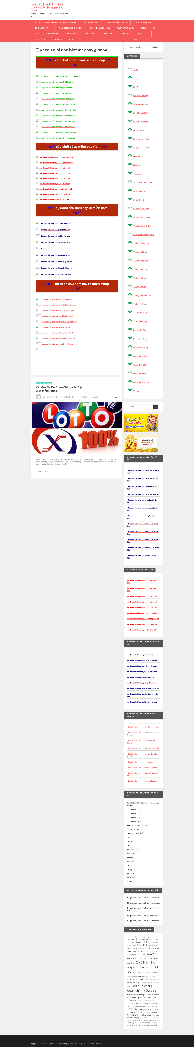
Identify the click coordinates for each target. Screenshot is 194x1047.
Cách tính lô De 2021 (143, 942)
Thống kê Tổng (140, 304)
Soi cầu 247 (147, 1015)
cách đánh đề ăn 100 (145, 951)
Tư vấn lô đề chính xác (100, 28)
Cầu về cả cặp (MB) (141, 226)
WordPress (72, 1043)
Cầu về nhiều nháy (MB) (143, 235)
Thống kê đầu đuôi (141, 243)
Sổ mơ (136, 391)
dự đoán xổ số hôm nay (147, 976)
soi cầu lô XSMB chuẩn (146, 1018)
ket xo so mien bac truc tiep (135, 982)
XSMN (155, 28)
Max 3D (136, 156)
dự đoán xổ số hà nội (133, 976)
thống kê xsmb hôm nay (135, 1025)
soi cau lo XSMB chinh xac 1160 (141, 1006)
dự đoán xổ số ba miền (137, 972)
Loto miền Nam (140, 339)
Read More (42, 471)
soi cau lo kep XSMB (138, 1001)
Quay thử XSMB (140, 356)
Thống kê (141, 34)
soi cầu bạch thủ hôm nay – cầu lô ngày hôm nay (48, 7)
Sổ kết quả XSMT (140, 122)
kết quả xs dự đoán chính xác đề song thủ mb (142, 909)
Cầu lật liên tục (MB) (142, 217)
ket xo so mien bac (154, 979)
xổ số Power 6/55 (141, 148)
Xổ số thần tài (139, 200)
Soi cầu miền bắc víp (115, 22)
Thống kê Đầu (139, 278)
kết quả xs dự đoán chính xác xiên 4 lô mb (143, 916)
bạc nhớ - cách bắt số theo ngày (137, 937)
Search (155, 47)
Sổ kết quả (72, 34)
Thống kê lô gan (140, 252)
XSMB (143, 28)
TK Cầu (125, 34)
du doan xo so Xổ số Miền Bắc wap (142, 963)
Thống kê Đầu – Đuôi (142, 295)
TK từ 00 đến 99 (140, 322)
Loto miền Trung (140, 347)
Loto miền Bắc (139, 330)
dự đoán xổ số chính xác (152, 973)
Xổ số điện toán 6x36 (142, 183)
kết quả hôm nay (53, 34)
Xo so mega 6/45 (141, 139)
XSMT (37, 34)
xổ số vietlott (139, 130)
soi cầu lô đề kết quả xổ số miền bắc (142, 1020)
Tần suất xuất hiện (141, 313)
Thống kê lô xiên (140, 261)
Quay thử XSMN (140, 365)
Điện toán (108, 34)
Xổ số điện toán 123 (141, 191)
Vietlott (90, 34)
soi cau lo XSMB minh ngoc (151, 1009)
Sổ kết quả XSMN (140, 113)
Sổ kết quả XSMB (140, 104)
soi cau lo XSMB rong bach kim (139, 1012)
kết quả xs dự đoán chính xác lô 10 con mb (143, 903)
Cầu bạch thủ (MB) (141, 209)
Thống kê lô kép (140, 269)
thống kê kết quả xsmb (137, 1023)
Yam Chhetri (96, 1043)
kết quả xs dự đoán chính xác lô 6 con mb (143, 898)
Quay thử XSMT (140, 374)
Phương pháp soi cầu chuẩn (71, 28)
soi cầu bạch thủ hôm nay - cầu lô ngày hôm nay (60, 397)
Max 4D (136, 165)
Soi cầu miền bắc (91, 22)
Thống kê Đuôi (139, 287)
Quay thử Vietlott (141, 382)
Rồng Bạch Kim (148, 998)
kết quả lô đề (148, 982)
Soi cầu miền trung (142, 22)
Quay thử (56, 39)
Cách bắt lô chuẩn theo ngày (142, 939)
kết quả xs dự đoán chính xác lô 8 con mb (143, 921)
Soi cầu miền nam (42, 28)
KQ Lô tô (38, 39)
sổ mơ (71, 39)
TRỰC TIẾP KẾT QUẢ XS (125, 28)
